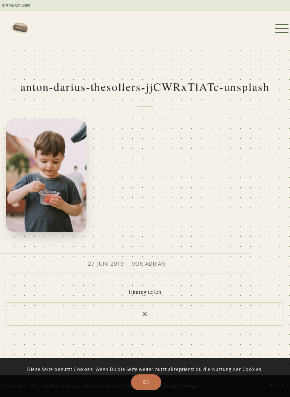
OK (146, 382)
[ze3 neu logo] (18, 28)
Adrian (155, 263)
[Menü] (278, 28)
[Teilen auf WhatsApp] (145, 314)
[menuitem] (278, 28)
